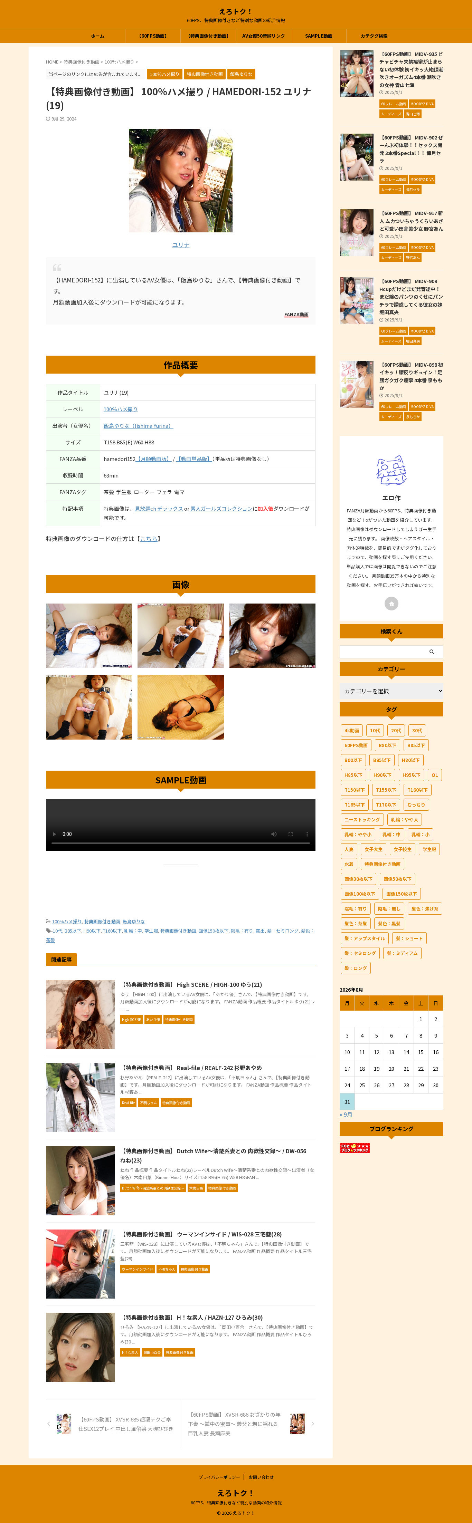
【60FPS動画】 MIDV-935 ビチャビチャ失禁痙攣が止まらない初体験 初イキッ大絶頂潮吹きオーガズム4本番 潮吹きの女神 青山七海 (411, 69)
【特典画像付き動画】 (208, 35)
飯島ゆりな (134, 921)
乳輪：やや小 (357, 834)
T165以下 (354, 804)
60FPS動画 (356, 745)
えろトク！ (236, 11)
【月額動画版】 (153, 458)
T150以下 (354, 790)
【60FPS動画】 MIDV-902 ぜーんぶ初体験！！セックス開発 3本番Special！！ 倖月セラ (411, 149)
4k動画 (351, 730)
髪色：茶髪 (355, 923)
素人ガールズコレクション (221, 508)
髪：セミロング (283, 930)
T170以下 (386, 804)
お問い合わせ (261, 1477)
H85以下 (353, 775)
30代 (417, 730)
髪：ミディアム (402, 953)
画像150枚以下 (213, 930)
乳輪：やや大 (404, 819)
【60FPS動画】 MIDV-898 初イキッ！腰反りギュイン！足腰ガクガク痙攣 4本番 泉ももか (411, 376)
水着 (348, 864)
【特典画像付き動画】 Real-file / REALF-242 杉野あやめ (191, 1067)
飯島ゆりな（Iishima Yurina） (138, 425)
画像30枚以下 (358, 879)
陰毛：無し (389, 908)
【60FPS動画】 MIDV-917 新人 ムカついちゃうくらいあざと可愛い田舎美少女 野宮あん (411, 220)
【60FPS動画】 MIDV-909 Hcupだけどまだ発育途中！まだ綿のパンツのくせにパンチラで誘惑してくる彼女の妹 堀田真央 (411, 296)
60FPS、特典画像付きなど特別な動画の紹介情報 (236, 1502)
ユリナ (181, 244)
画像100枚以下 (359, 893)
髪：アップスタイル (364, 938)
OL (435, 775)
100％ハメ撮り (121, 409)
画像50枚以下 (398, 879)
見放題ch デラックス (159, 508)
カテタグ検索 (374, 35)
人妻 (348, 849)
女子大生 (374, 849)
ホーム (97, 35)
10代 (57, 930)
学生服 (151, 930)
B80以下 (387, 745)
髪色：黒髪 (389, 923)
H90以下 (92, 930)
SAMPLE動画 (318, 35)
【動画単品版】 (194, 458)
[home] (391, 603)
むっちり (416, 804)
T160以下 (112, 930)
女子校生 (403, 849)
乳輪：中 (133, 930)
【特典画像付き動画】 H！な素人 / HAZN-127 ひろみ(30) (191, 1317)
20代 (396, 730)
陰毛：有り (242, 930)
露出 (260, 930)
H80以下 (411, 760)
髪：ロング (355, 968)
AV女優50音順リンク (263, 35)
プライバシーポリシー (219, 1477)
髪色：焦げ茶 (425, 908)
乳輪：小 (420, 834)
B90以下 (353, 760)
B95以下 (382, 760)
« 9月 (346, 1114)
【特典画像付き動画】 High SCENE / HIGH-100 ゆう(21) (191, 984)
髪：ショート (409, 938)
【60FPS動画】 (153, 35)
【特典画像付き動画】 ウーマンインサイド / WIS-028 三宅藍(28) (201, 1234)
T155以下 (386, 790)
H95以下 (412, 775)
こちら (149, 538)
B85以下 (73, 930)
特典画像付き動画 (102, 921)
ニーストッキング (362, 819)
